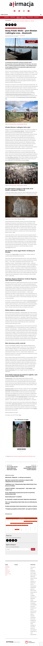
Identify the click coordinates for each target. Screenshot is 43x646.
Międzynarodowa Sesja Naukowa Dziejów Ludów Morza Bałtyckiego (19, 94)
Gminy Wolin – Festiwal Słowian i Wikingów (19, 124)
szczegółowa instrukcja (31, 300)
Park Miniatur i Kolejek (9, 388)
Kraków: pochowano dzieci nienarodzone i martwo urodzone (21, 506)
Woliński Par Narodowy (12, 395)
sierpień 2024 (21, 518)
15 (25, 525)
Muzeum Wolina (15, 254)
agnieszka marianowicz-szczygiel (15, 456)
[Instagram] (24, 11)
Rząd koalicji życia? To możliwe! (13, 496)
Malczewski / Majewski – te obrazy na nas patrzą (18, 477)
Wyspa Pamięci (11, 325)
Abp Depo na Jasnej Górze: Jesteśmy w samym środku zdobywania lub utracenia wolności (19, 480)
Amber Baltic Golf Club (23, 396)
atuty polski (23, 456)
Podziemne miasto (8, 378)
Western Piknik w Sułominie (17, 403)
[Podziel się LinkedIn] (12, 24)
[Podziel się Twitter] (9, 24)
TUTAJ (27, 160)
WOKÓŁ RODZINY (21, 28)
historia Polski (27, 456)
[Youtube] (28, 11)
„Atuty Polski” (13, 80)
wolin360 (35, 408)
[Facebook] (14, 11)
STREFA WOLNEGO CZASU (11, 28)
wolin (34, 456)
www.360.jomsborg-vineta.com (14, 158)
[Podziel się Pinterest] (15, 24)
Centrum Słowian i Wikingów (19, 131)
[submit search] (40, 15)
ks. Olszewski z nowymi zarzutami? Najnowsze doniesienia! (20, 499)
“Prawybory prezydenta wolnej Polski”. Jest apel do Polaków (21, 509)
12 (12, 525)
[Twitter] (19, 11)
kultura (32, 456)
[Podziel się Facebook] (6, 24)
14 (21, 525)
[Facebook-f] (7, 540)
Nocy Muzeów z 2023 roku (13, 157)
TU (30, 296)
